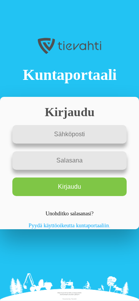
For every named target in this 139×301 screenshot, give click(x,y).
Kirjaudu (69, 186)
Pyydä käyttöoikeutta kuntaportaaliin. (69, 225)
